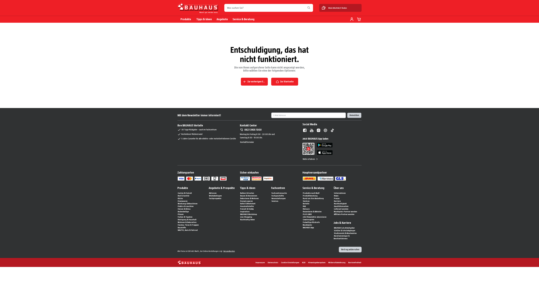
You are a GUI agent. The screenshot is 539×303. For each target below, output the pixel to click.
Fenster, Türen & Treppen (188, 225)
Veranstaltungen (278, 198)
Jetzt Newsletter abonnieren (314, 217)
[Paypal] (198, 178)
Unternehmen (340, 193)
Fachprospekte (215, 198)
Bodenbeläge (183, 211)
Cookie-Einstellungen (290, 262)
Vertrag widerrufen (350, 249)
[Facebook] (304, 130)
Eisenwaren (183, 201)
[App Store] (325, 152)
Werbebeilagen (215, 196)
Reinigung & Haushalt (187, 219)
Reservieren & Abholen (312, 211)
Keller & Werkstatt (247, 203)
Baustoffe (182, 227)
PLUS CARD (307, 214)
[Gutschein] (206, 178)
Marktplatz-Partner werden (345, 211)
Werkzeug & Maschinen (187, 203)
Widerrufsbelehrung (336, 262)
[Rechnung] (214, 178)
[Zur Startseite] (197, 8)
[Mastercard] (189, 178)
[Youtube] (311, 130)
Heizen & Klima (184, 209)
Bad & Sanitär (183, 196)
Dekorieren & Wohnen (249, 198)
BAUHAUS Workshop (248, 214)
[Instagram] (318, 130)
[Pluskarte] (223, 178)
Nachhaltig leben (247, 219)
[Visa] (181, 178)
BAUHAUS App (308, 227)
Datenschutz (273, 262)
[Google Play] (325, 145)
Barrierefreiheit (354, 262)
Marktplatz (307, 225)
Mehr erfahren (309, 159)
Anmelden (354, 115)
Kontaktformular (247, 142)
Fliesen (181, 214)
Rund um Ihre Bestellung (313, 198)
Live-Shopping (246, 217)
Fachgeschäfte (277, 196)
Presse (336, 198)
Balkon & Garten (247, 193)
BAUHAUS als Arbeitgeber (344, 228)
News (336, 196)
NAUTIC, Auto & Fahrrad (188, 230)
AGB (303, 262)
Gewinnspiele (308, 219)
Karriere (337, 201)
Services (274, 201)
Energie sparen (246, 201)
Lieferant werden (341, 209)
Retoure (306, 209)
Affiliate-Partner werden (344, 214)
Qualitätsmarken (341, 206)
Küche (180, 198)
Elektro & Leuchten (186, 206)
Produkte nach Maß (311, 193)
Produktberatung (310, 196)
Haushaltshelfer (247, 206)
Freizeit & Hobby (247, 209)
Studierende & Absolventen (345, 233)
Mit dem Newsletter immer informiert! (199, 115)
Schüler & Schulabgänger (344, 230)
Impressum (260, 262)
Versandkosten (229, 251)
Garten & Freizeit (185, 193)
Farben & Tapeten (185, 217)
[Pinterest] (325, 130)
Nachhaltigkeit (340, 203)
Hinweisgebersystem (317, 262)
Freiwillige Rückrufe (311, 222)
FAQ (304, 206)
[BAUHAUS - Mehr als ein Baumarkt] (189, 262)
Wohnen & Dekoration (187, 222)
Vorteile (306, 203)
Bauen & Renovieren (248, 196)
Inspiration (245, 211)
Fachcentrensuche (279, 193)
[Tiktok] (332, 130)
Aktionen (213, 193)
